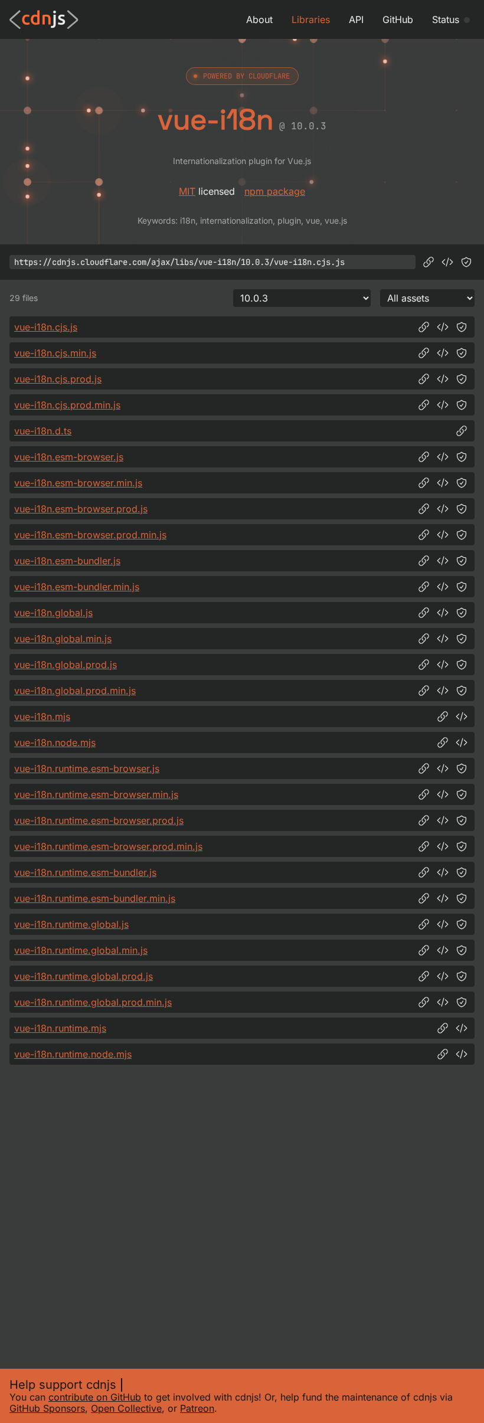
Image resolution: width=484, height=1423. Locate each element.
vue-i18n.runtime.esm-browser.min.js (96, 794)
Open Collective (126, 1408)
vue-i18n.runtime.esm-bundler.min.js (94, 898)
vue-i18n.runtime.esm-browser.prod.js (99, 820)
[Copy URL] (428, 262)
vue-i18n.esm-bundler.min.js (76, 586)
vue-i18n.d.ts (42, 431)
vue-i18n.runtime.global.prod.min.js (93, 1002)
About (259, 19)
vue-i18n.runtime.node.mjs (73, 1054)
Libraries (311, 19)
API (356, 19)
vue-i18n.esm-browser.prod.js (81, 508)
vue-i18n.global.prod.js (65, 664)
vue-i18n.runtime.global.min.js (81, 950)
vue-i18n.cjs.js (45, 327)
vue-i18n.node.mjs (55, 742)
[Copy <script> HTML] (447, 262)
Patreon (197, 1408)
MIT (187, 191)
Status (445, 19)
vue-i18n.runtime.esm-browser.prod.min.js (108, 846)
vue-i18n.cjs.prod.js (58, 379)
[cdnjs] (44, 19)
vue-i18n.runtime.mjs (60, 1028)
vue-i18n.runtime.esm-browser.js (86, 768)
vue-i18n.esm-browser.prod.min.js (90, 534)
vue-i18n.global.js (53, 612)
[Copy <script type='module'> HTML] (461, 716)
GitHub (397, 19)
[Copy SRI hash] (466, 262)
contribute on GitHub (94, 1397)
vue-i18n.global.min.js (63, 638)
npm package (274, 191)
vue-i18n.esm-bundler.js (67, 560)
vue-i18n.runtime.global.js (71, 924)
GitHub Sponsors (47, 1408)
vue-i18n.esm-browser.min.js (78, 482)
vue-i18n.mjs (42, 716)
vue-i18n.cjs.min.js (55, 353)
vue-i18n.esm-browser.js (68, 457)
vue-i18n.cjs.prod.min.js (67, 405)
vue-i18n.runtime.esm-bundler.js (85, 872)
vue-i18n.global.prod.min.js (75, 690)
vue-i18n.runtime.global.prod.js (83, 976)
